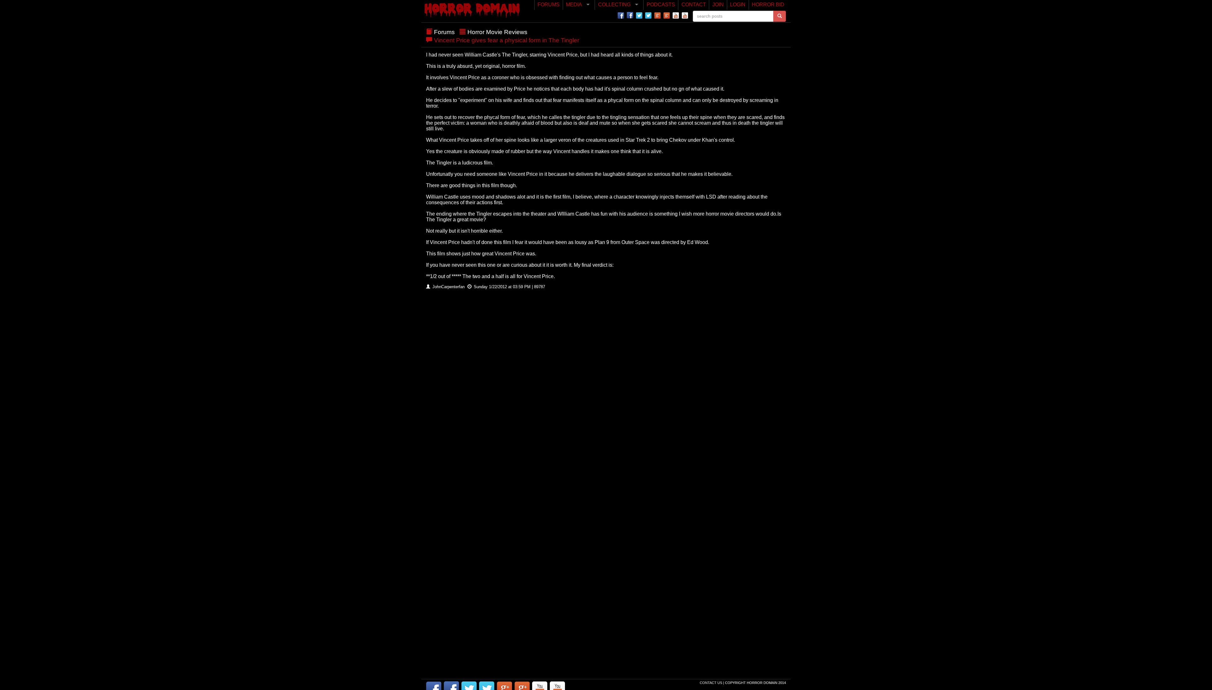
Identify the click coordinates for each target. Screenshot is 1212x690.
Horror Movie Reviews (497, 32)
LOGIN (738, 4)
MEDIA (574, 4)
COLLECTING (614, 4)
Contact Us (711, 683)
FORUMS (549, 4)
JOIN (718, 4)
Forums (444, 32)
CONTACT (693, 4)
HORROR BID (768, 4)
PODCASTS (661, 4)
